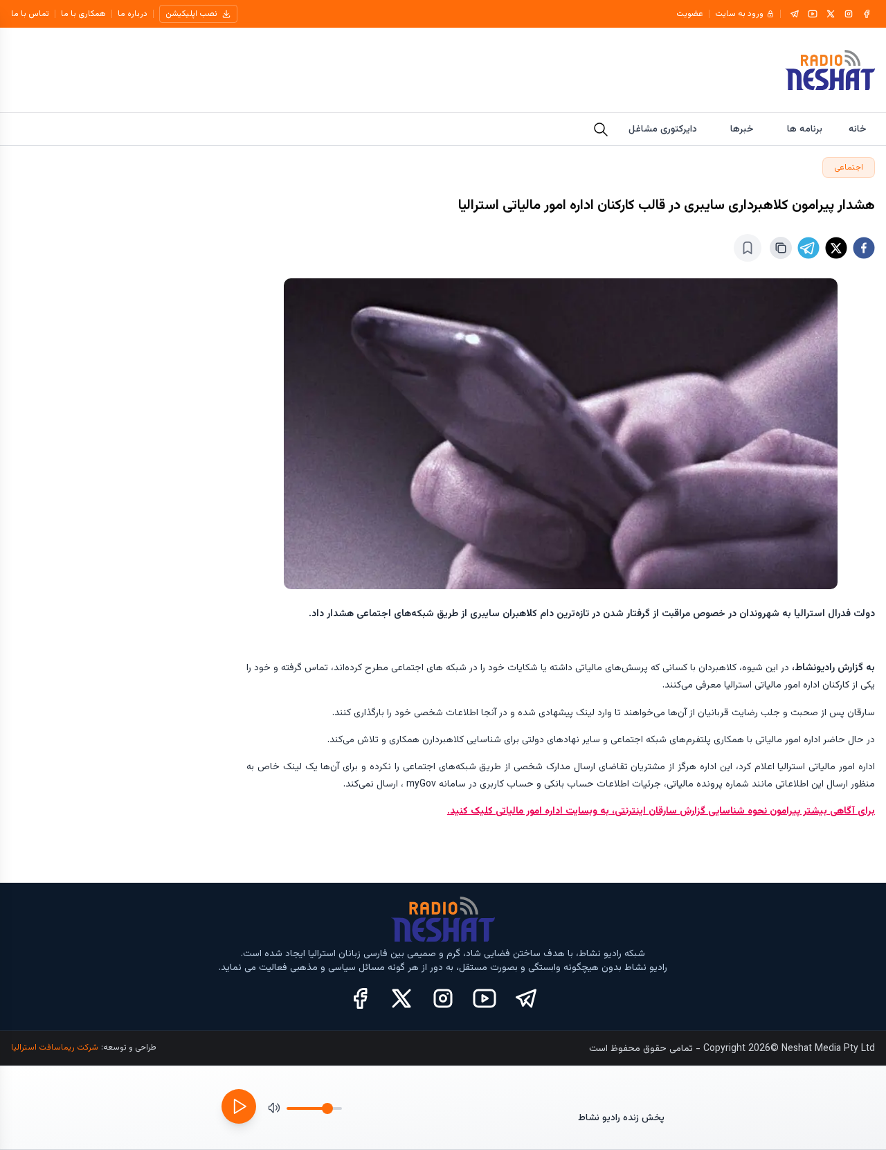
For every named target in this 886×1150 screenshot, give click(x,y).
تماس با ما (30, 13)
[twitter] (836, 248)
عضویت (689, 13)
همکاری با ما (83, 13)
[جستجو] (600, 129)
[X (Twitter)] (401, 998)
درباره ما (132, 13)
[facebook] (864, 248)
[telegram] (808, 248)
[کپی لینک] (781, 248)
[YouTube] (812, 14)
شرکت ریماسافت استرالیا (54, 1047)
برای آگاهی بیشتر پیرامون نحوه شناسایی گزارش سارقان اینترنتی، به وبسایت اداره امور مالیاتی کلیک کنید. (661, 811)
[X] (830, 14)
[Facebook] (866, 14)
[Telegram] (794, 14)
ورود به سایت (739, 13)
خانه (858, 129)
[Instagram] (848, 14)
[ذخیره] (747, 248)
